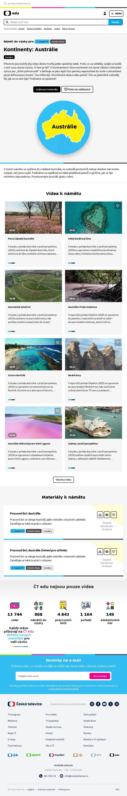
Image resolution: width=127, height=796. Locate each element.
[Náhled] (107, 514)
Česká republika (34, 28)
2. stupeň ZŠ (42, 41)
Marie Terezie (68, 28)
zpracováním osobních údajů (63, 688)
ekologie (48, 28)
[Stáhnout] (100, 514)
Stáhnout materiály (47, 89)
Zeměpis (9, 57)
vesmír (21, 28)
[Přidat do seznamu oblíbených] (58, 206)
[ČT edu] (11, 14)
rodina (57, 28)
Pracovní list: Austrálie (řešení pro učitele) (38, 550)
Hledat (115, 22)
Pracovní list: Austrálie (25, 513)
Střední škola (58, 41)
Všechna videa (63, 479)
